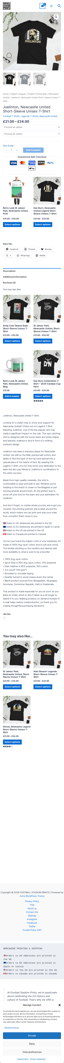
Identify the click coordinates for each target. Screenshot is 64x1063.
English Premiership (37, 94)
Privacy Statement (38, 1059)
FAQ (32, 905)
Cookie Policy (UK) (32, 930)
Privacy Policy (32, 901)
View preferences (32, 1052)
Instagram (32, 919)
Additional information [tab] (15, 277)
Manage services (11, 1027)
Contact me (32, 912)
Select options (12, 224)
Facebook (32, 922)
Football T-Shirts (11, 116)
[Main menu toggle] (51, 6)
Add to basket (33, 150)
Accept (32, 1035)
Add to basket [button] (12, 396)
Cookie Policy (23, 1059)
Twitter (32, 926)
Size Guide (8, 145)
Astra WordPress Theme (32, 896)
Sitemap (32, 915)
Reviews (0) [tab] (9, 282)
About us (32, 908)
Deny (32, 1043)
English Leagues (18, 94)
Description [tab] (9, 271)
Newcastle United (48, 116)
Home (6, 94)
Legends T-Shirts (29, 116)
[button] (59, 1005)
